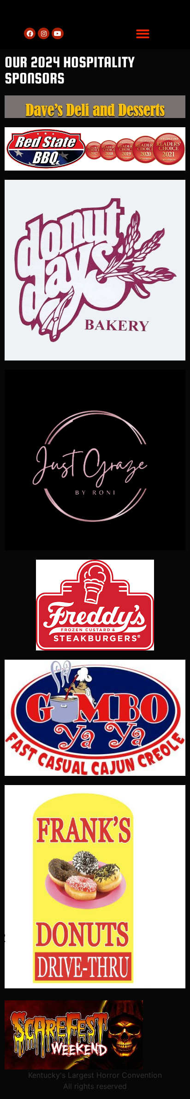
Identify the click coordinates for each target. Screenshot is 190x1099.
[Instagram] (43, 33)
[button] (143, 34)
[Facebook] (30, 33)
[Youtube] (57, 33)
